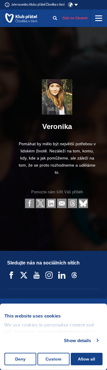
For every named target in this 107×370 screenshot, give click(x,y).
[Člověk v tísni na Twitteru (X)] (23, 275)
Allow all (86, 359)
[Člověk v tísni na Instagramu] (49, 275)
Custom (53, 359)
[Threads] (74, 275)
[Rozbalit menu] (98, 18)
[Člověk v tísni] (21, 18)
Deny (20, 359)
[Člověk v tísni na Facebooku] (11, 275)
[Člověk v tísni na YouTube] (36, 275)
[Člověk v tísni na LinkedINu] (61, 275)
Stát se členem (75, 18)
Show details (77, 340)
